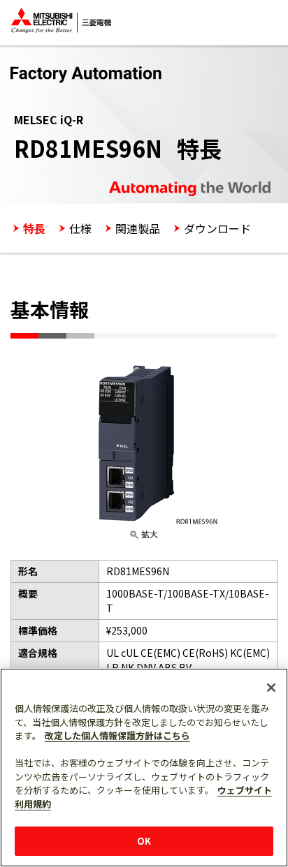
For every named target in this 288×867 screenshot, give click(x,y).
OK (144, 840)
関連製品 (137, 228)
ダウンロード (217, 228)
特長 (34, 228)
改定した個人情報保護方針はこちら (117, 735)
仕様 (80, 228)
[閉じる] (271, 687)
